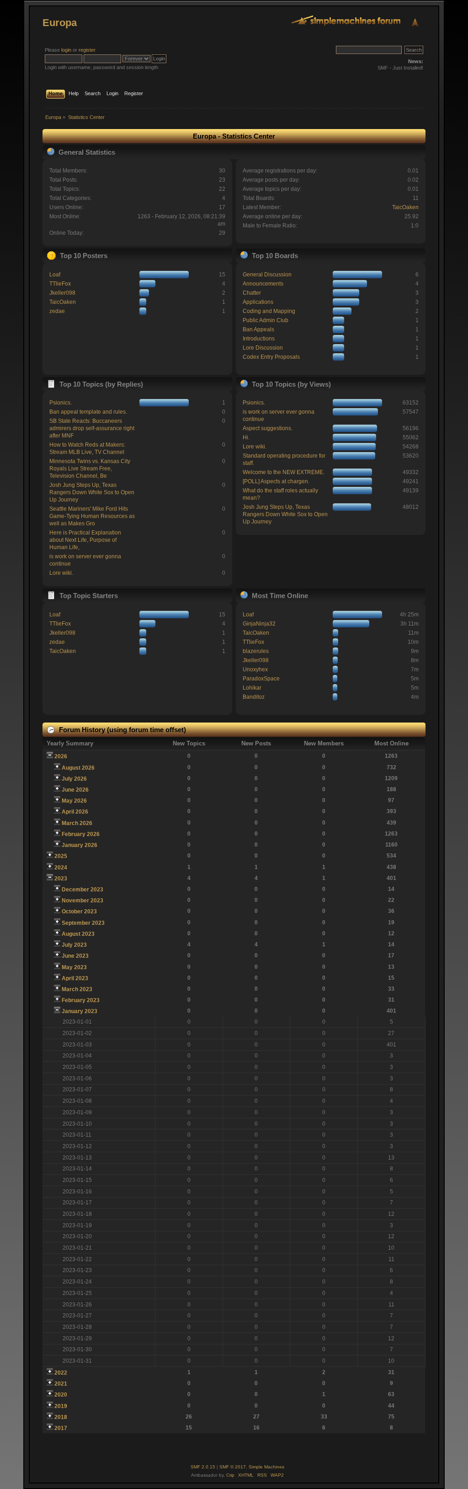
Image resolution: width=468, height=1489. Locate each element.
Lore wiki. (61, 573)
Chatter (252, 293)
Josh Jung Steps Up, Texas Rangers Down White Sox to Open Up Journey (91, 492)
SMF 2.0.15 (203, 1466)
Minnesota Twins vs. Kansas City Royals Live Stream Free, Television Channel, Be (89, 468)
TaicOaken (405, 207)
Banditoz (254, 697)
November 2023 (82, 900)
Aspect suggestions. (267, 428)
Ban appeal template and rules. (88, 412)
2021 (60, 1384)
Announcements (263, 284)
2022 (60, 1373)
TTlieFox (60, 284)
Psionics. (60, 402)
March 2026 (77, 823)
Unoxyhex (255, 669)
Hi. (246, 437)
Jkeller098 (62, 293)
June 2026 (75, 790)
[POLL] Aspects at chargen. (276, 481)
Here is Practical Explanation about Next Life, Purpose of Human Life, (85, 539)
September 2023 (83, 923)
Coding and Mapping (269, 311)
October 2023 (79, 911)
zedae (57, 311)
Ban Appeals (258, 329)
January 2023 (79, 1011)
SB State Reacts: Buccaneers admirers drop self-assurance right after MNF (91, 428)
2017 (60, 1428)
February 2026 (81, 834)
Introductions (259, 338)
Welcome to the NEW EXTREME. (283, 472)
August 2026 (78, 768)
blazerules (256, 651)
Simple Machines (266, 1466)
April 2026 (75, 812)
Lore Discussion (263, 348)
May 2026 (74, 801)
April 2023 (75, 978)
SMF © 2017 (232, 1466)
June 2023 (75, 956)
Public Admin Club (265, 320)
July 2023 (74, 945)
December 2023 (82, 889)
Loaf (54, 274)
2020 (60, 1395)
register (87, 50)
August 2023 (78, 934)
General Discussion (267, 274)
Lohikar (252, 688)
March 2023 (77, 989)
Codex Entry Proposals (271, 357)
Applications (258, 302)
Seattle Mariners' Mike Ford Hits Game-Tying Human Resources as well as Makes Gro (92, 516)
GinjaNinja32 (259, 623)
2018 (60, 1417)
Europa (60, 22)
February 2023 (81, 1000)
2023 (60, 878)
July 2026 (74, 779)
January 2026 (79, 845)
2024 (60, 867)
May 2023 (74, 967)
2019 (60, 1406)
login (66, 50)
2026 (60, 756)
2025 (60, 856)
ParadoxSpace (261, 678)
